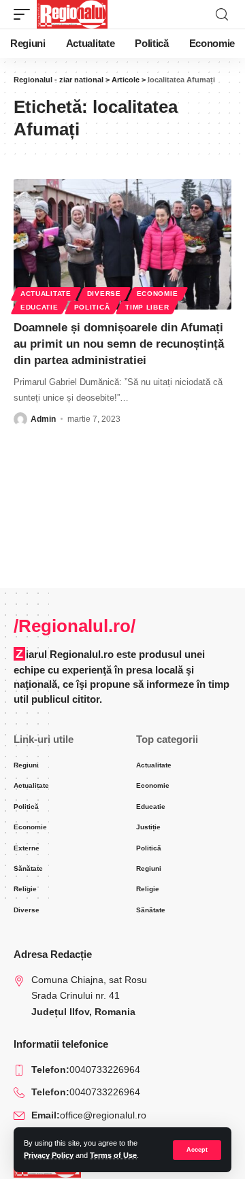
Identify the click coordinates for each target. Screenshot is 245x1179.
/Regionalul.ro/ (74, 626)
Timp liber (147, 307)
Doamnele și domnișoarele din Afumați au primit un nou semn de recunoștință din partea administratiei (119, 344)
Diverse (104, 293)
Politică (92, 307)
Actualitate (45, 293)
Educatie (39, 307)
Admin (43, 419)
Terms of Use (113, 1155)
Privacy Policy (49, 1155)
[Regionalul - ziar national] (72, 14)
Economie (157, 293)
